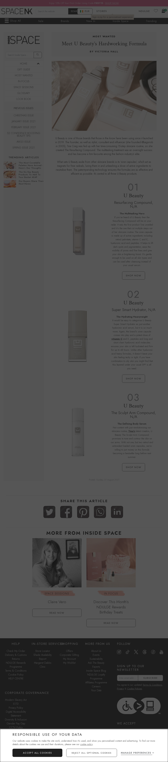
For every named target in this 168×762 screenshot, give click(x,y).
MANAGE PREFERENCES (136, 752)
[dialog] (84, 745)
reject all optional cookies (92, 752)
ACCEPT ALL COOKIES (37, 752)
